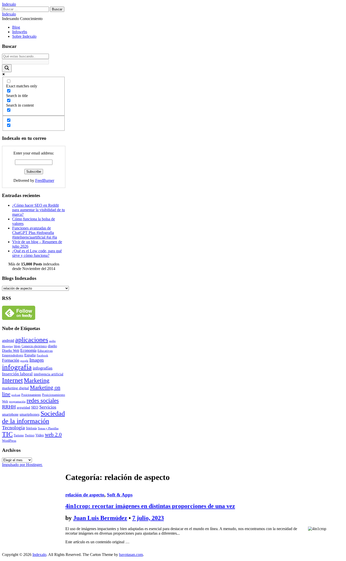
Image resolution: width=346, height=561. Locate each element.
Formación (10, 360)
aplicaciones (31, 339)
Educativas (45, 351)
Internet (12, 380)
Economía (28, 350)
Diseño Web (10, 351)
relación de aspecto (84, 494)
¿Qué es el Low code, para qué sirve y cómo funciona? (37, 253)
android (8, 340)
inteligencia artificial (48, 374)
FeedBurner (44, 180)
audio (52, 340)
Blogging (7, 346)
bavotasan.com (131, 554)
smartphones (30, 414)
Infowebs (19, 32)
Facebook (42, 355)
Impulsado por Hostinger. (22, 464)
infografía (17, 367)
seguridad (23, 407)
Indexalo (9, 4)
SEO (34, 407)
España (30, 355)
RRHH (9, 407)
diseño (52, 346)
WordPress (9, 440)
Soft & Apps (119, 494)
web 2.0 (53, 434)
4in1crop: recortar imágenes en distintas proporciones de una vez (150, 506)
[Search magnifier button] (7, 68)
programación (17, 401)
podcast (15, 395)
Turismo (19, 435)
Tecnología (13, 427)
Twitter (29, 435)
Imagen (36, 360)
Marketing (36, 380)
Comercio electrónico (34, 346)
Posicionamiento (31, 395)
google (24, 360)
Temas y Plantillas (48, 428)
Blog (16, 27)
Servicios (47, 407)
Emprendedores (12, 355)
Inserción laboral (17, 373)
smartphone (10, 414)
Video (39, 435)
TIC (7, 434)
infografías (42, 368)
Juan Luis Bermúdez (100, 518)
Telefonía (31, 428)
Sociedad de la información (33, 417)
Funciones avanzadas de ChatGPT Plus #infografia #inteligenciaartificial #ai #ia (34, 232)
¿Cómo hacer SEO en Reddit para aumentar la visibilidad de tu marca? (38, 210)
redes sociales (43, 400)
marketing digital (15, 388)
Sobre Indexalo (24, 36)
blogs (17, 346)
